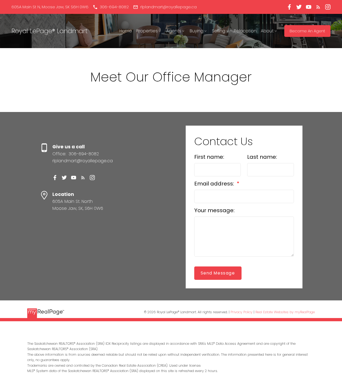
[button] (49, 7)
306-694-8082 (114, 7)
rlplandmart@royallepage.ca (168, 7)
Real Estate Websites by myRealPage (285, 312)
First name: (209, 157)
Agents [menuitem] (173, 31)
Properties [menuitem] (147, 31)
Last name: (262, 157)
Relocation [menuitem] (245, 31)
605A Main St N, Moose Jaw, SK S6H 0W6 (49, 7)
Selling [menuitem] (218, 31)
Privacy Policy (241, 312)
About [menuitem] (267, 31)
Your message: (214, 210)
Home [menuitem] (125, 31)
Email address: (214, 183)
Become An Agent (307, 31)
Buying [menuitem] (196, 31)
